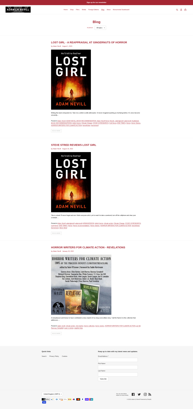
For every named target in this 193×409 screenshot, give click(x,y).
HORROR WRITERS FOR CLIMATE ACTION (66, 125)
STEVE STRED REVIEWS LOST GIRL (73, 144)
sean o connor (68, 328)
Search (44, 356)
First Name (101, 363)
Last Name (101, 371)
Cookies (64, 356)
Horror (128, 123)
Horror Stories (135, 123)
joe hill (138, 326)
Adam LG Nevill (135, 399)
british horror (76, 123)
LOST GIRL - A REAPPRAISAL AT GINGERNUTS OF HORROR (89, 42)
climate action (108, 223)
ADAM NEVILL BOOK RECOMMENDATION (81, 121)
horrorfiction (86, 125)
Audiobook (135, 121)
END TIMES (121, 123)
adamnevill (127, 121)
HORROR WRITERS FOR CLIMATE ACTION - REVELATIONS (88, 247)
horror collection (89, 326)
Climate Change (86, 123)
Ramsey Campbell (57, 328)
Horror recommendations (81, 225)
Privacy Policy (54, 356)
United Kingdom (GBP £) (52, 394)
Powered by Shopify (145, 399)
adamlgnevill (119, 121)
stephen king (78, 328)
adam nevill (61, 326)
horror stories (99, 326)
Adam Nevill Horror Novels (105, 121)
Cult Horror (112, 123)
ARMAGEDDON (88, 223)
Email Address (103, 356)
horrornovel (95, 125)
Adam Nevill (61, 121)
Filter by (90, 27)
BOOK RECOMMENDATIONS (61, 123)
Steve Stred (63, 228)
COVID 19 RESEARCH (100, 123)
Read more (56, 131)
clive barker (79, 326)
